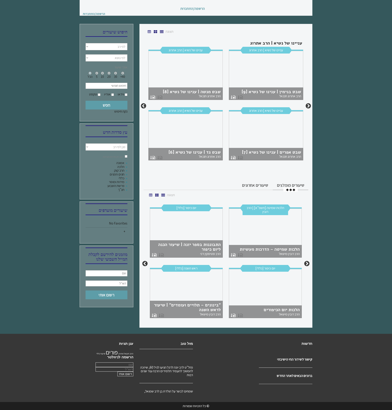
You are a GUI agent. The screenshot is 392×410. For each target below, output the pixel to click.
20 (109, 77)
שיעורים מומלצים (290, 185)
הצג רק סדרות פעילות (113, 156)
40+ (122, 77)
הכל (90, 77)
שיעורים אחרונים (255, 185)
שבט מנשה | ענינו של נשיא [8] (192, 93)
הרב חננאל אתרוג (125, 353)
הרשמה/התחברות (192, 9)
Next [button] (143, 106)
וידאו (121, 94)
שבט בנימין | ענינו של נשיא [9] (271, 93)
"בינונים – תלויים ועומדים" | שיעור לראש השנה (187, 309)
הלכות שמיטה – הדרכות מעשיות (270, 251)
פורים (112, 352)
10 (102, 77)
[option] (225, 106)
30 (115, 77)
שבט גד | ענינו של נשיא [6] (194, 154)
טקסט (93, 94)
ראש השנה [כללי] (186, 268)
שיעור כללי (100, 353)
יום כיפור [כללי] (186, 208)
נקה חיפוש (120, 111)
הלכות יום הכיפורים (282, 311)
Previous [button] (308, 106)
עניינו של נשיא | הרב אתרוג (266, 50)
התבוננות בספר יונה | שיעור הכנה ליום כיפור (189, 249)
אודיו (107, 94)
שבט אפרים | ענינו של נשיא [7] (271, 154)
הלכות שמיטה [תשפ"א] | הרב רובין (265, 210)
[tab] (290, 185)
